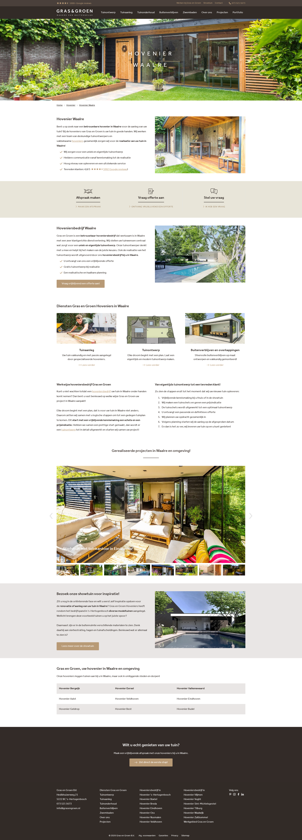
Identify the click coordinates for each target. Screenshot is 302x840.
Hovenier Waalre (87, 105)
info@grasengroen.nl (68, 808)
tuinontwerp (68, 429)
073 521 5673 (64, 803)
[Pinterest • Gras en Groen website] (231, 795)
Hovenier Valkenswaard (190, 688)
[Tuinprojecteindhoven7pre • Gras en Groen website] (115, 571)
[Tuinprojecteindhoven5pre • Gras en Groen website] (163, 571)
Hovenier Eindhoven (188, 698)
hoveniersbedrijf (101, 391)
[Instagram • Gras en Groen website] (235, 795)
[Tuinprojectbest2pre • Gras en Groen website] (186, 571)
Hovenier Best (123, 709)
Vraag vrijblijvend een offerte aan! (81, 283)
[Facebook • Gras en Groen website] (239, 795)
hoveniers (77, 141)
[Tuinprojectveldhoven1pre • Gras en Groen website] (91, 571)
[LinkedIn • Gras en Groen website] (243, 795)
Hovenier (70, 105)
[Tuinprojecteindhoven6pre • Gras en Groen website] (139, 571)
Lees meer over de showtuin (78, 646)
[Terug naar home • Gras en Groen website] (74, 12)
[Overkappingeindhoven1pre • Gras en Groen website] (210, 571)
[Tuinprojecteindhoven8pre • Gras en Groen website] (68, 571)
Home (60, 105)
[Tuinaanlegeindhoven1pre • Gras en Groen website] (234, 571)
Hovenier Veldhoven (127, 698)
